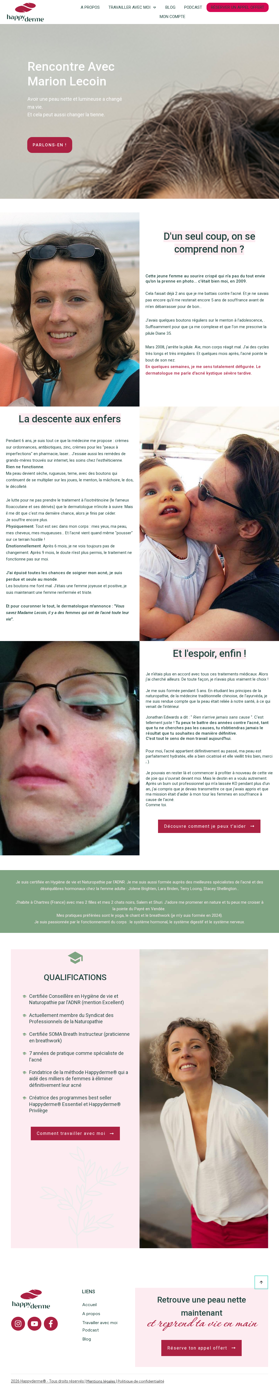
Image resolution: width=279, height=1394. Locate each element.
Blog (86, 1339)
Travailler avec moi (99, 1322)
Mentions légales (101, 1381)
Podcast (90, 1330)
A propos (91, 1313)
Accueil (89, 1304)
